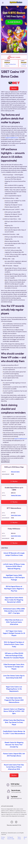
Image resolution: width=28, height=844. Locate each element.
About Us (25, 837)
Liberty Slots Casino (16, 515)
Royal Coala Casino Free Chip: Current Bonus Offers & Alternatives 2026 (14, 767)
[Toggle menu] (2, 2)
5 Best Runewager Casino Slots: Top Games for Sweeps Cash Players (14, 667)
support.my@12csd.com (12, 137)
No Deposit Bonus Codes (11, 837)
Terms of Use (19, 837)
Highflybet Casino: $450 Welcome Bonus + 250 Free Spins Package (14, 577)
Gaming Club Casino (16, 495)
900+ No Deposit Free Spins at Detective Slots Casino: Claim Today (14, 644)
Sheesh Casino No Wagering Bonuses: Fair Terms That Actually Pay (14, 745)
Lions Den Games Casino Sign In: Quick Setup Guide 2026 (14, 677)
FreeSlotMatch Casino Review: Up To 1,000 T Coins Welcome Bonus (14, 732)
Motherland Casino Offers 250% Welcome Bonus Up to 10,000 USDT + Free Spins (14, 611)
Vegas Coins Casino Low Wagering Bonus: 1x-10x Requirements (14, 689)
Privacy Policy (3, 837)
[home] (16, 4)
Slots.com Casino (15, 471)
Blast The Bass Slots (9, 64)
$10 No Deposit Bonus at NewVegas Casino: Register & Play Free (14, 589)
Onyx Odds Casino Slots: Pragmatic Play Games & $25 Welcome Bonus (14, 700)
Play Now (14, 88)
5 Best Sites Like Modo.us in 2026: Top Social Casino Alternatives (14, 622)
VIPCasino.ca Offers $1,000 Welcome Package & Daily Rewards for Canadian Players (14, 655)
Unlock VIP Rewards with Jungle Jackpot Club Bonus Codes (14, 554)
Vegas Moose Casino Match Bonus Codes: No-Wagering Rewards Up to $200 (14, 600)
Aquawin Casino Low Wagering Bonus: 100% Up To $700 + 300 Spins (14, 711)
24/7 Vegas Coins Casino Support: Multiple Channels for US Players (14, 633)
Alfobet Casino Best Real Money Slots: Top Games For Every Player (14, 722)
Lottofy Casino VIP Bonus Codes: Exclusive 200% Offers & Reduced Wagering (14, 566)
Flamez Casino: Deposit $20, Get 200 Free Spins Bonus (14, 755)
